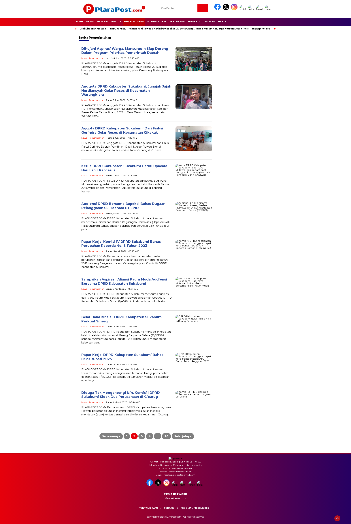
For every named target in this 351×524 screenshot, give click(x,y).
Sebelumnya (111, 436)
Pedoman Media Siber (195, 508)
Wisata (210, 21)
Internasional (157, 21)
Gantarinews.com (175, 498)
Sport (222, 21)
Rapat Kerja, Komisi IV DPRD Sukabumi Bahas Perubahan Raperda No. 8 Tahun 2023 (121, 244)
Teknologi (195, 21)
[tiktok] (252, 9)
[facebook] (218, 9)
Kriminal (102, 21)
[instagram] (235, 9)
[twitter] (226, 9)
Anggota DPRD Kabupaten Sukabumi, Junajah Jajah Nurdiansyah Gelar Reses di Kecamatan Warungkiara (126, 90)
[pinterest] (268, 9)
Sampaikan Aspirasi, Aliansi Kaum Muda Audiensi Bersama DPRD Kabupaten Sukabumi (124, 281)
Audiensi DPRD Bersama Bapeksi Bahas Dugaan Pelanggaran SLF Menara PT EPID (123, 206)
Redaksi (169, 508)
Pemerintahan (134, 21)
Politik (116, 21)
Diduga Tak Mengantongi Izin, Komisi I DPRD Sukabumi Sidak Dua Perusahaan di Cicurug (120, 395)
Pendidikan (177, 21)
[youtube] (243, 9)
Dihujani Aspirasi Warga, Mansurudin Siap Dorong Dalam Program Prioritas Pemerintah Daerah (124, 51)
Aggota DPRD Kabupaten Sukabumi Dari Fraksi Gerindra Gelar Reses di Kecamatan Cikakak (122, 130)
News (90, 21)
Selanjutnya (182, 436)
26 (166, 436)
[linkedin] (260, 9)
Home (79, 21)
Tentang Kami (148, 508)
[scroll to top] (337, 518)
